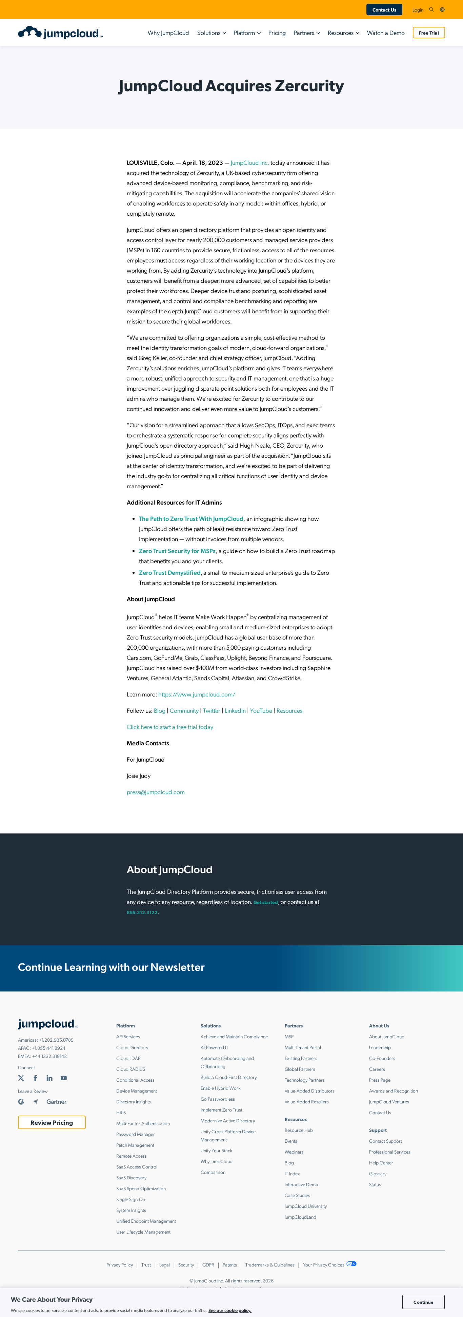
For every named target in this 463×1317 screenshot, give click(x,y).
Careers (377, 1069)
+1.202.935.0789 (56, 1040)
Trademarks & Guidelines (270, 1264)
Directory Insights (133, 1101)
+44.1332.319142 (49, 1056)
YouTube (261, 710)
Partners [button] (304, 32)
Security (186, 1264)
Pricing (277, 32)
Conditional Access (135, 1080)
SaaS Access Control (136, 1166)
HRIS (121, 1112)
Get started (266, 902)
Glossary (377, 1173)
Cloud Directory (132, 1047)
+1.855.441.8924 (48, 1048)
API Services (128, 1036)
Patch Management (135, 1145)
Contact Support (385, 1141)
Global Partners (300, 1069)
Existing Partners (301, 1058)
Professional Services (389, 1151)
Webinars (294, 1151)
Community (184, 710)
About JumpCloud (386, 1036)
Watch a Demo (386, 32)
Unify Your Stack (217, 1150)
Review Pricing (52, 1122)
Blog (159, 710)
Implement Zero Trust (221, 1109)
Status (375, 1184)
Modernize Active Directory (228, 1120)
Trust (146, 1264)
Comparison (213, 1172)
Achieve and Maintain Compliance (234, 1036)
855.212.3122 (142, 912)
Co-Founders (382, 1058)
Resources (289, 710)
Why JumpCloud (168, 32)
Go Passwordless (218, 1099)
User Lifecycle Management (143, 1231)
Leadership (380, 1047)
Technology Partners (305, 1080)
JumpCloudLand (300, 1217)
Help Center (381, 1162)
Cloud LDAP (128, 1058)
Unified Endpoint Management (146, 1221)
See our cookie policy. (229, 1310)
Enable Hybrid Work (221, 1088)
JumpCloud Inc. (250, 162)
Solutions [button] (208, 32)
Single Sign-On (130, 1199)
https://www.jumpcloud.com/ (197, 694)
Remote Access (131, 1156)
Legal (164, 1264)
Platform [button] (244, 32)
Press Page (379, 1080)
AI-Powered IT (214, 1047)
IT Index (292, 1173)
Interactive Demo (301, 1184)
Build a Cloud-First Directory (229, 1077)
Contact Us (384, 9)
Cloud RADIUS (130, 1069)
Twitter (211, 710)
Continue (423, 1302)
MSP (289, 1036)
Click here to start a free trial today (170, 726)
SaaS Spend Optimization (141, 1188)
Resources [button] (341, 32)
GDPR (208, 1264)
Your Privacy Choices (324, 1264)
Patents (230, 1264)
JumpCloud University (306, 1206)
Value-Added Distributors (310, 1090)
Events (291, 1141)
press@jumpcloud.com (156, 791)
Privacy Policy (119, 1264)
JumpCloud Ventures (389, 1101)
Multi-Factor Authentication (143, 1123)
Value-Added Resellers (307, 1101)
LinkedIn (235, 710)
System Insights (131, 1210)
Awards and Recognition (393, 1090)
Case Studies (297, 1195)
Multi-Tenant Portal (303, 1047)
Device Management (136, 1090)
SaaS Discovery (131, 1177)
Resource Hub (299, 1130)
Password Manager (135, 1134)
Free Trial (429, 33)
